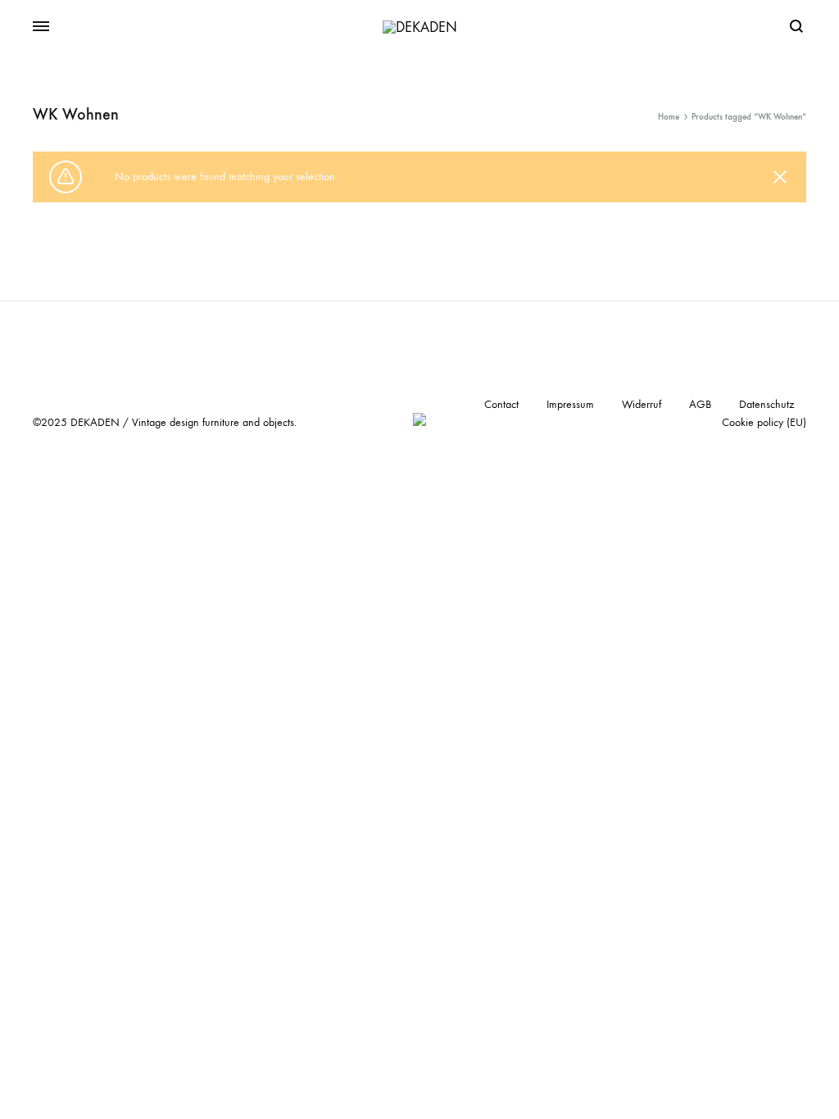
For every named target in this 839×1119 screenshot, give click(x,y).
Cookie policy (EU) (764, 422)
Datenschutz (766, 404)
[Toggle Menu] (41, 27)
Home (668, 116)
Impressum (570, 404)
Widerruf (641, 404)
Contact (501, 404)
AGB (700, 404)
